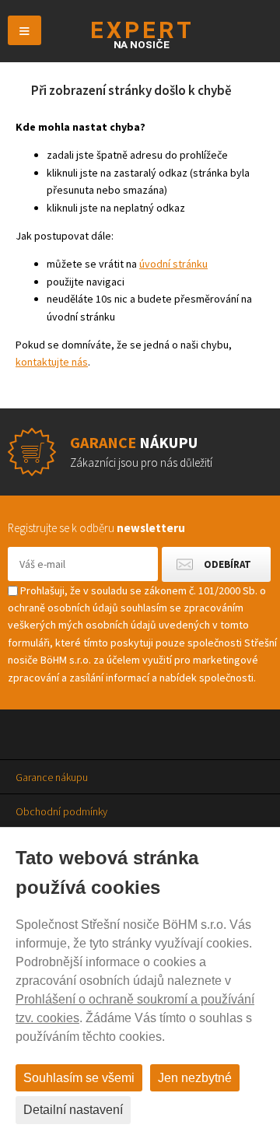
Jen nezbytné (195, 1077)
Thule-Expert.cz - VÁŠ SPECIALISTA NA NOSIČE (140, 34)
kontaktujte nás (52, 362)
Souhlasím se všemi (79, 1077)
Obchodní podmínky (61, 811)
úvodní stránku (173, 264)
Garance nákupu (52, 777)
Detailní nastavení (73, 1109)
